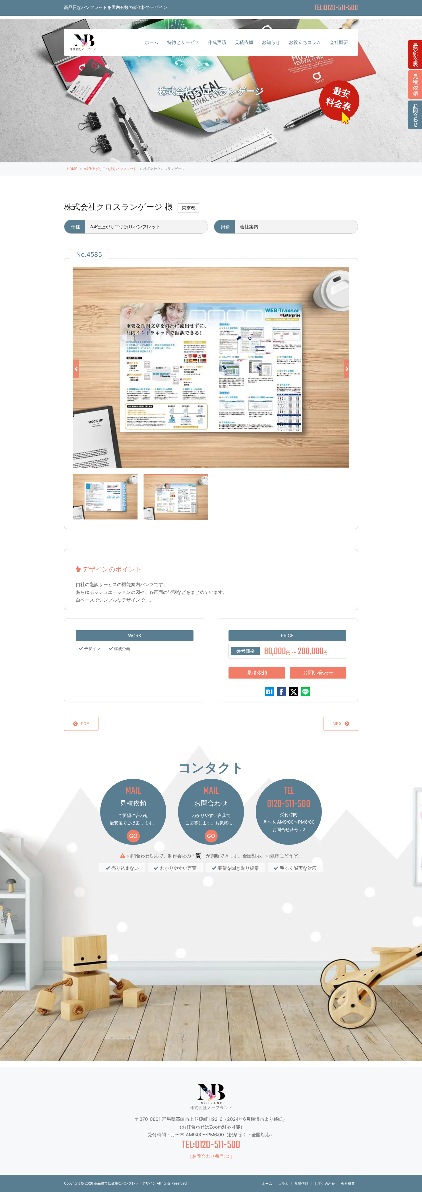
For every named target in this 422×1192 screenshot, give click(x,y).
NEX (337, 724)
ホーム (151, 42)
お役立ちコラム (305, 42)
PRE (85, 724)
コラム (283, 1183)
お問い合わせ (318, 673)
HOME (72, 169)
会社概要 (339, 42)
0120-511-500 (288, 804)
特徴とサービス (183, 42)
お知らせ (271, 42)
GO (133, 835)
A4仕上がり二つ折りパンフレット (110, 169)
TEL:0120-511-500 (211, 1145)
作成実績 (217, 42)
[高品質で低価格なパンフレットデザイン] (84, 45)
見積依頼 (244, 42)
